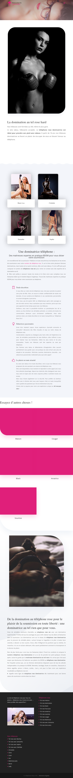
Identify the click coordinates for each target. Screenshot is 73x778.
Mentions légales (44, 775)
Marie (10, 764)
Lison (10, 755)
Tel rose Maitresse (45, 720)
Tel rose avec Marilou (15, 739)
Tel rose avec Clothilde (15, 747)
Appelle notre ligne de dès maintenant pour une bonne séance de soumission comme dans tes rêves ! (36, 675)
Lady (10, 766)
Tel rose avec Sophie (15, 744)
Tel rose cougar (44, 717)
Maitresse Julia (13, 761)
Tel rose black (44, 706)
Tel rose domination (46, 703)
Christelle (11, 750)
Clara (10, 752)
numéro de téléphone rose (32, 263)
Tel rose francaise (45, 709)
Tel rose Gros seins (45, 725)
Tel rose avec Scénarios (47, 722)
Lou (10, 758)
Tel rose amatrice (45, 711)
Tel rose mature (44, 700)
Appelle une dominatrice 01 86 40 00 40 (37, 151)
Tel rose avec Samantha (16, 742)
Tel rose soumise (45, 714)
